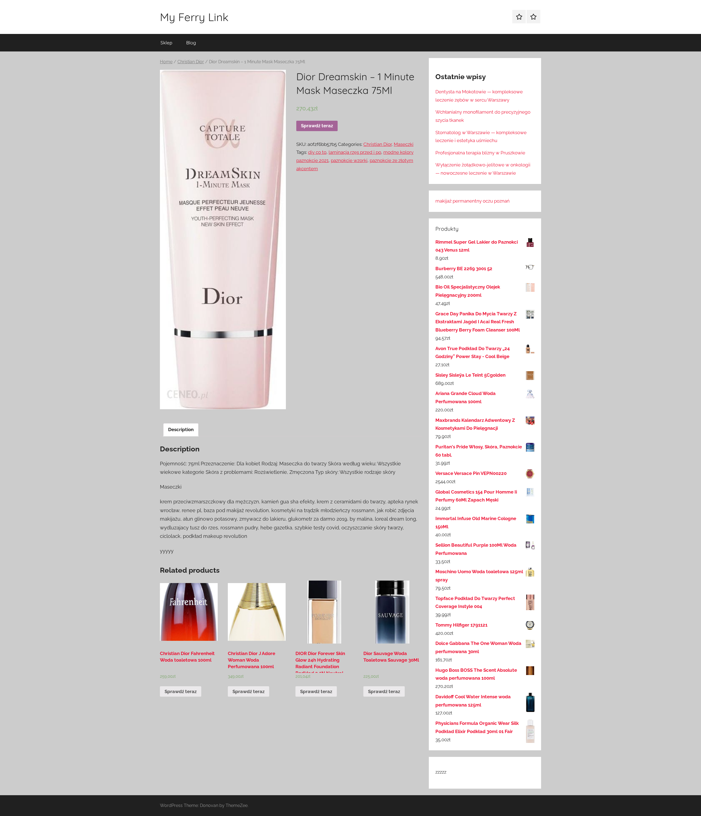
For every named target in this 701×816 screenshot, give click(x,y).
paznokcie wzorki (349, 160)
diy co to (317, 152)
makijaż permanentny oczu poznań (472, 201)
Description (181, 429)
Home (166, 61)
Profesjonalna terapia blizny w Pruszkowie (480, 152)
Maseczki (403, 144)
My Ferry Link (194, 17)
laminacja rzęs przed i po (355, 152)
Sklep (166, 42)
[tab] (181, 430)
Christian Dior (190, 61)
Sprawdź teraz (317, 125)
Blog (191, 42)
